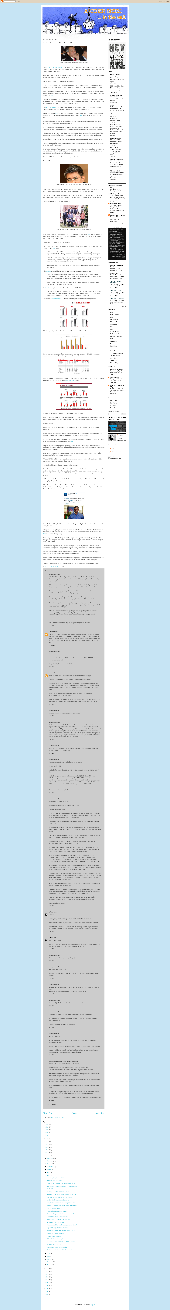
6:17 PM (51, 906)
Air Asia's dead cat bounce (54, 1180)
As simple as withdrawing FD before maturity (59, 1250)
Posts (112, 448)
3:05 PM (51, 1005)
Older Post (100, 1113)
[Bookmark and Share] (115, 458)
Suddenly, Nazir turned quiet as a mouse (58, 1192)
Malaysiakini (113, 324)
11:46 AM (52, 645)
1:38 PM (51, 1055)
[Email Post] (63, 566)
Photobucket (113, 403)
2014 (47, 1268)
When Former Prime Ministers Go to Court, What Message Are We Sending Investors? (116, 163)
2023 (47, 1133)
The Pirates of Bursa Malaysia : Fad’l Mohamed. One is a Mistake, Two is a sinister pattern (117, 208)
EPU (111, 317)
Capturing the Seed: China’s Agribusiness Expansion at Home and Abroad (117, 78)
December (50, 1158)
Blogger (92, 1305)
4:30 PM (51, 739)
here (51, 95)
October (49, 1164)
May (48, 1253)
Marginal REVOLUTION (115, 188)
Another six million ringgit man (55, 1233)
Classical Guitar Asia (116, 369)
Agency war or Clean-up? (54, 1236)
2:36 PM (51, 666)
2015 (47, 1155)
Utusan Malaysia (115, 363)
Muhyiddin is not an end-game (55, 1222)
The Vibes (113, 358)
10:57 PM (51, 1100)
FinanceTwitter (114, 148)
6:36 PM (51, 960)
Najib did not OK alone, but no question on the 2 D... (62, 1194)
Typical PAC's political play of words (57, 1228)
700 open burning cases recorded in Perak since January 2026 (117, 286)
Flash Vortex (113, 400)
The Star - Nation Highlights (115, 282)
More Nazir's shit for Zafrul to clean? (57, 1216)
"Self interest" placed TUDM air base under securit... (61, 1183)
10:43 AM (52, 1027)
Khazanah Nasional (115, 322)
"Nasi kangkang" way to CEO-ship (57, 1178)
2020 (47, 1141)
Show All (124, 182)
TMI (54, 248)
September (50, 1167)
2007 (47, 1288)
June (48, 1175)
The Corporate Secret (116, 194)
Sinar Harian (113, 346)
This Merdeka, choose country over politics (116, 90)
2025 (47, 1127)
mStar (112, 329)
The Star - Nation (115, 291)
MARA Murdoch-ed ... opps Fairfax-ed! (58, 1200)
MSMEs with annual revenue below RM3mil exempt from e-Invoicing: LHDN (117, 109)
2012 (47, 1274)
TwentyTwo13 (114, 360)
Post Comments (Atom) (57, 1117)
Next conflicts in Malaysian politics (56, 1211)
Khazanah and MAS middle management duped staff (62, 1225)
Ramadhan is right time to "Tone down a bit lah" (60, 1214)
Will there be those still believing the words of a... (60, 1197)
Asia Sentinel (114, 273)
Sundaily (48, 271)
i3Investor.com (114, 319)
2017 (47, 1150)
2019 (47, 1144)
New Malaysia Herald (116, 159)
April (48, 1256)
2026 (47, 1124)
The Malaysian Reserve (116, 353)
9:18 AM (51, 994)
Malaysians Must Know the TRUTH (117, 86)
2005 (47, 1294)
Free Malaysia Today (116, 265)
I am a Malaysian (115, 138)
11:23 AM (52, 625)
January (49, 1265)
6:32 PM (51, 949)
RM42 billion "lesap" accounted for (57, 1247)
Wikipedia (113, 405)
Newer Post (47, 1113)
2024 (47, 1130)
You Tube (113, 408)
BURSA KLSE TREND (117, 215)
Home (74, 1113)
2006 (47, 1291)
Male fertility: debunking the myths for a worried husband (117, 302)
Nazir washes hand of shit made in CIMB (58, 1219)
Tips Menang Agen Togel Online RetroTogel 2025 (117, 371)
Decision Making (115, 217)
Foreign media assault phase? (55, 1208)
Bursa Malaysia (114, 314)
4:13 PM (51, 716)
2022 (47, 1135)
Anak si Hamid (114, 377)
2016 (47, 1153)
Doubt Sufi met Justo (53, 1189)
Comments (114, 451)
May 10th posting (51, 107)
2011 (47, 1277)
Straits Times (113, 351)
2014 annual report (56, 298)
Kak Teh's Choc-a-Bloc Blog (117, 386)
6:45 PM (51, 978)
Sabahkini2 (113, 341)
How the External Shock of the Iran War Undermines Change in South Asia (117, 276)
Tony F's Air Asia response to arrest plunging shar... (61, 1203)
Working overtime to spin (54, 1244)
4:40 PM (51, 753)
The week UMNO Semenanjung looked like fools (61, 1241)
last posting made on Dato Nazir (55, 67)
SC (111, 343)
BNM (112, 312)
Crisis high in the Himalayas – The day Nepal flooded (116, 141)
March (49, 1259)
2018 (47, 1147)
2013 (47, 1271)
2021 (47, 1138)
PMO (111, 339)
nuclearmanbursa (115, 203)
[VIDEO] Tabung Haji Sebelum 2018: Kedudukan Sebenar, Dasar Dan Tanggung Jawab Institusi (117, 129)
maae (50, 673)
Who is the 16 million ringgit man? (56, 1239)
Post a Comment (51, 1104)
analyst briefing (70, 380)
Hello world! (113, 221)
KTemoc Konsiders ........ (117, 95)
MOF (111, 326)
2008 (47, 1285)
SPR (111, 348)
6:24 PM (51, 931)
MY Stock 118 (114, 220)
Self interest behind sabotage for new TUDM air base (62, 1186)
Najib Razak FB (114, 334)
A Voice (51, 912)
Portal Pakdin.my (115, 125)
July (48, 1172)
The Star (47, 288)
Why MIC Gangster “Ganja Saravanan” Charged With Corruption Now (117, 151)
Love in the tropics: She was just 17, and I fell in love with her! (117, 390)
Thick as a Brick (115, 171)
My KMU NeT (114, 117)
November (50, 1161)
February (50, 1262)
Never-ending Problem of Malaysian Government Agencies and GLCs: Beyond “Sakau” (117, 175)
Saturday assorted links (116, 191)
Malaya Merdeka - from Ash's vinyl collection (117, 380)
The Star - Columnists (117, 299)
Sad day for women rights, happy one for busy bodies (62, 1205)
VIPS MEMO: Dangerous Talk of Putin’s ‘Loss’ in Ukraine (117, 98)
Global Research (115, 74)
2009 (47, 1283)
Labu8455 (52, 632)
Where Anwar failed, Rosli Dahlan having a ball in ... (62, 1230)
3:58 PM (51, 704)
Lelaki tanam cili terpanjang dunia (115, 119)
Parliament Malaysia (116, 336)
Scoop (112, 105)
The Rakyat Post (115, 356)
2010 (47, 1280)
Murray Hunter (114, 331)
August (49, 1169)
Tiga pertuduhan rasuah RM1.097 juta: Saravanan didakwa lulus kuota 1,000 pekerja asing (117, 197)
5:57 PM (51, 792)
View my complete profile (121, 439)
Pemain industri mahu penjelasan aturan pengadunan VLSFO (116, 268)
